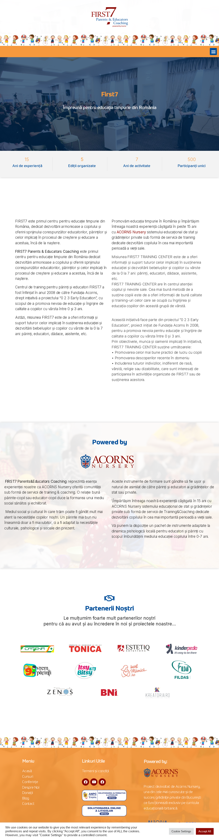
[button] (213, 51)
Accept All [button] (204, 831)
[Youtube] (94, 782)
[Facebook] (85, 782)
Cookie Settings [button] (181, 831)
